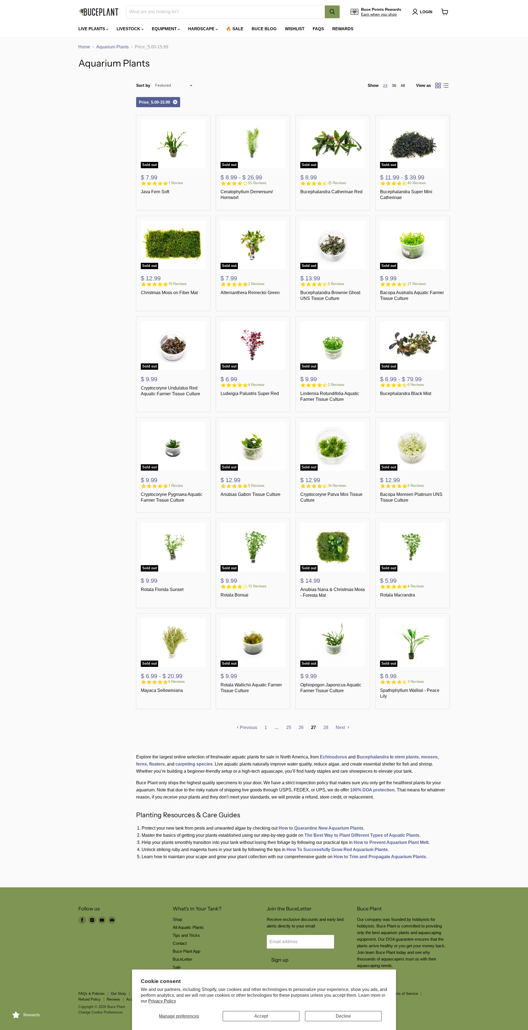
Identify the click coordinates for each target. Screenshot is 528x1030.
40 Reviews (417, 183)
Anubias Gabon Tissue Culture (250, 494)
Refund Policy (89, 999)
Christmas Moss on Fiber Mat (169, 292)
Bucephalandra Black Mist (405, 393)
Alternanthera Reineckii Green (250, 292)
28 (325, 727)
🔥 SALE (234, 28)
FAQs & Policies (91, 994)
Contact (180, 943)
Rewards (342, 28)
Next (341, 727)
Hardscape (202, 28)
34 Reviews (337, 486)
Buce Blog (264, 28)
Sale (177, 967)
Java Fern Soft (155, 191)
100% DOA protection (372, 790)
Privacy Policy (162, 1001)
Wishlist (294, 28)
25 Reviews (337, 183)
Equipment (165, 28)
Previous (248, 727)
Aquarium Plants (112, 47)
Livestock (129, 28)
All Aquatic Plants (188, 927)
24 (385, 85)
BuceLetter (182, 959)
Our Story (118, 994)
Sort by (143, 85)
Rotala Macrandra (397, 595)
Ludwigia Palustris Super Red (250, 393)
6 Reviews (416, 385)
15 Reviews (257, 586)
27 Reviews (417, 284)
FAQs (318, 28)
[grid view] (438, 85)
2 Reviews (256, 284)
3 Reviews (416, 682)
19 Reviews (177, 284)
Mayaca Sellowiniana (162, 690)
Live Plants (92, 28)
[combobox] (226, 11)
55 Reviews (257, 183)
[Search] (332, 11)
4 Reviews (256, 385)
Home (84, 47)
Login (426, 12)
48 (403, 85)
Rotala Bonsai (234, 595)
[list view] (446, 85)
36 (394, 85)
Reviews (113, 999)
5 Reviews (336, 284)
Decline (343, 1016)
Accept (261, 1016)
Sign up (279, 960)
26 (301, 727)
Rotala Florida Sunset (162, 589)
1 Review (175, 183)
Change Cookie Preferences (100, 1012)
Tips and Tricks (186, 935)
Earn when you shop (379, 14)
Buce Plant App (186, 951)
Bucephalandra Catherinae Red (331, 191)
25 (288, 727)
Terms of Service (404, 994)
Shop (177, 919)
